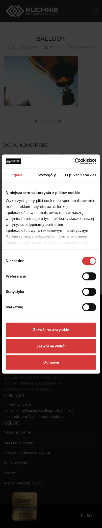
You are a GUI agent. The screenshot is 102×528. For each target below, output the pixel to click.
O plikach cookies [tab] (80, 175)
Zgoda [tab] (17, 175)
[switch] (89, 276)
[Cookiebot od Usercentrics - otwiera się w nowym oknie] (74, 161)
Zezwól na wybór (51, 346)
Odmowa (51, 362)
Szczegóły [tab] (47, 175)
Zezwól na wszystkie (51, 330)
